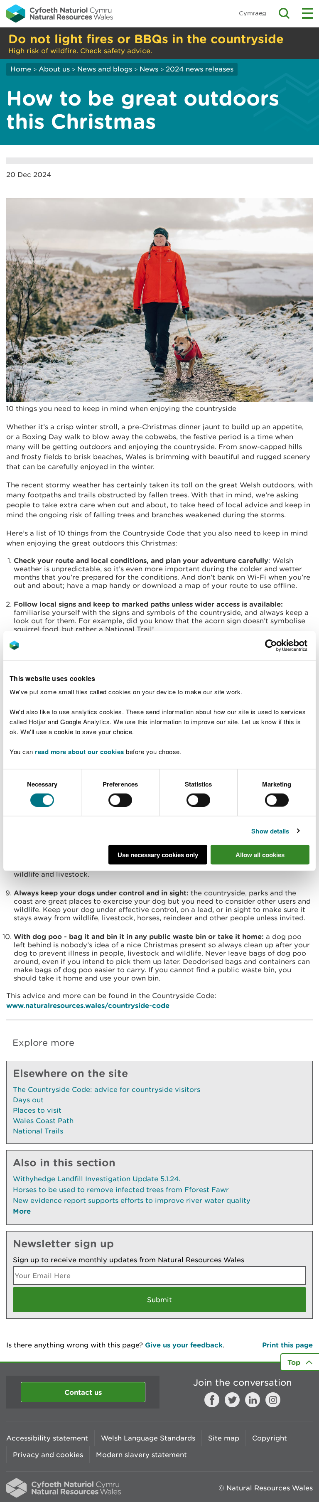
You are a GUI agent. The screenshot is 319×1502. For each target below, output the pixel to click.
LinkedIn (252, 1399)
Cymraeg (252, 13)
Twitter (232, 1399)
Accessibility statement (47, 1438)
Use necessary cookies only (158, 854)
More (22, 1211)
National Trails (38, 1131)
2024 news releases (199, 69)
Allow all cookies (260, 854)
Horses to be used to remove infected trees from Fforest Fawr (121, 1189)
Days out (28, 1100)
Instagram (272, 1399)
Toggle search (284, 13)
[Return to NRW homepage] (59, 13)
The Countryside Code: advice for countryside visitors (106, 1089)
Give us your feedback (184, 1345)
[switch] (120, 799)
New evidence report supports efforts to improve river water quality (131, 1200)
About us (54, 69)
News (149, 69)
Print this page (287, 1345)
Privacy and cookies (48, 1454)
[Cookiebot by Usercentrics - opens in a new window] (285, 645)
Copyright (269, 1438)
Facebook (211, 1399)
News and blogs (104, 69)
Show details (270, 830)
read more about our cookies (79, 751)
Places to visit (37, 1110)
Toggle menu (307, 13)
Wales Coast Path (43, 1120)
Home (20, 69)
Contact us (83, 1392)
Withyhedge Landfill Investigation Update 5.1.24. (96, 1179)
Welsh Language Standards (148, 1438)
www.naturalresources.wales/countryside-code (87, 1005)
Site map (223, 1438)
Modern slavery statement (141, 1454)
